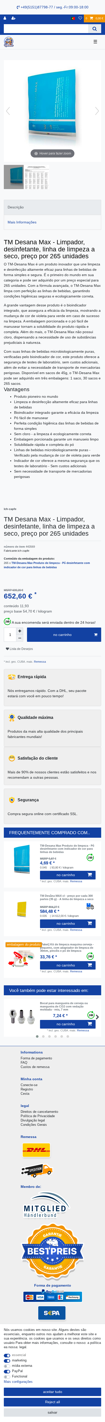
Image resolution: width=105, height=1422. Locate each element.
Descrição (16, 207)
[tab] (52, 207)
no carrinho (62, 635)
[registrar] (14, 18)
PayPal (17, 1371)
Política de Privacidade (38, 1116)
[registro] (5, 18)
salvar (52, 1412)
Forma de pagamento (36, 1058)
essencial (19, 1355)
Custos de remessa (35, 1067)
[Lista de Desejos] (80, 18)
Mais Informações (22, 222)
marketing (19, 1360)
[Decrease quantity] (19, 638)
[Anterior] (8, 111)
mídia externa (22, 1366)
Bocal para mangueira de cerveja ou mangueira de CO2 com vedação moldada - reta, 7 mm (64, 1006)
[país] (73, 18)
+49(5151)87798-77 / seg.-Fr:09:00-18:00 (54, 7)
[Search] (94, 28)
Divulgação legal (33, 1120)
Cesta (25, 1094)
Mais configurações (18, 1382)
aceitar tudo (52, 1392)
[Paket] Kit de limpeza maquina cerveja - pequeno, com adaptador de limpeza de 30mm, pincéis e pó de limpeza (67, 947)
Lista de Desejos (21, 649)
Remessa (39, 661)
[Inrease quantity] (19, 631)
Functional (19, 1376)
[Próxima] (97, 111)
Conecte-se (29, 1085)
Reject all (52, 1402)
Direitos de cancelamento (39, 1112)
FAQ (24, 1062)
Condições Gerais (34, 1125)
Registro (27, 1089)
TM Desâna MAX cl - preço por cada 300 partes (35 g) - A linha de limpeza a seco (67, 897)
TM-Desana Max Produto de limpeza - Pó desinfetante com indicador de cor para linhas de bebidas (67, 849)
